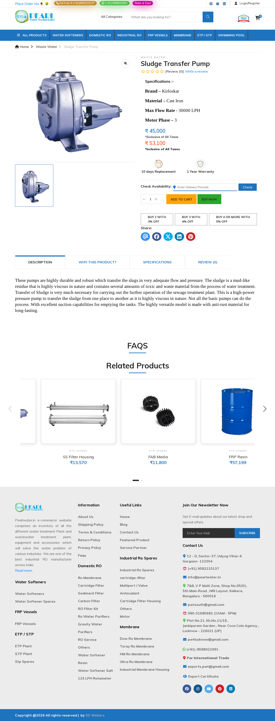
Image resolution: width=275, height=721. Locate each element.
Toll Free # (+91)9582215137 (77, 3)
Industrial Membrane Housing (144, 669)
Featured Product (135, 540)
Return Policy (89, 540)
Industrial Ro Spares (137, 570)
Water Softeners (68, 35)
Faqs (82, 555)
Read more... (24, 570)
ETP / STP (204, 35)
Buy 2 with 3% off (157, 219)
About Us (85, 517)
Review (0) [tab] (207, 262)
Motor (125, 616)
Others (84, 647)
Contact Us (129, 532)
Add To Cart (181, 199)
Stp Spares (24, 661)
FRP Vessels (158, 35)
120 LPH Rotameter (95, 678)
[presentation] (10, 409)
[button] (136, 480)
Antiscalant (129, 593)
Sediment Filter (91, 593)
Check (247, 187)
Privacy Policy (89, 547)
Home (24, 46)
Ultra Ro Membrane (136, 662)
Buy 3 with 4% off (191, 219)
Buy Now (209, 199)
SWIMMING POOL (231, 35)
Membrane (182, 35)
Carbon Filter (89, 601)
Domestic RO (100, 35)
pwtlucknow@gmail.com (208, 639)
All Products (33, 35)
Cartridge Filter (91, 585)
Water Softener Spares (35, 601)
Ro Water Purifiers (94, 616)
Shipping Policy (91, 524)
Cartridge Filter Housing (140, 601)
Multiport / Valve (134, 585)
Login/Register (249, 3)
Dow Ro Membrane (136, 638)
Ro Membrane (89, 578)
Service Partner (133, 547)
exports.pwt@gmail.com (208, 666)
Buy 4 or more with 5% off (233, 219)
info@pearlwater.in (204, 577)
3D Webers (95, 715)
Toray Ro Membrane (137, 646)
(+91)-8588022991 (115, 3)
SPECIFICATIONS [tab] (157, 262)
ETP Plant (23, 646)
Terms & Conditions (95, 532)
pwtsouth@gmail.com (206, 604)
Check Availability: (156, 186)
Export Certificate (203, 676)
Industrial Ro (129, 35)
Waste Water (46, 46)
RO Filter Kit (88, 608)
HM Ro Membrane (135, 654)
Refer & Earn (143, 3)
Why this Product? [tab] (97, 262)
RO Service (87, 639)
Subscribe (247, 533)
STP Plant (23, 654)
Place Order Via (27, 4)
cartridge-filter (132, 578)
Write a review (196, 71)
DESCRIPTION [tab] (40, 262)
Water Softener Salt (95, 670)
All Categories (111, 16)
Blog (123, 524)
